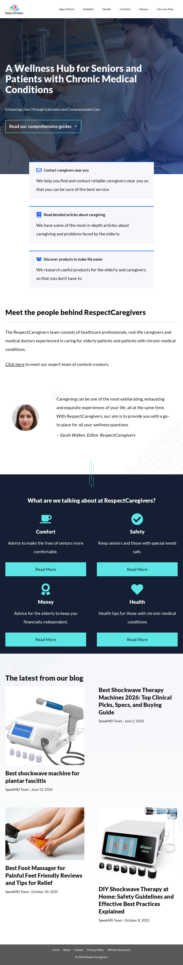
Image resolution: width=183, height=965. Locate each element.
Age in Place (67, 9)
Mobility (88, 9)
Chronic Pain (165, 9)
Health (106, 9)
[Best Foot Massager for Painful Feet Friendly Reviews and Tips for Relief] (44, 855)
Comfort (125, 9)
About (66, 949)
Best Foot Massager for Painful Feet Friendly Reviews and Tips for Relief (43, 875)
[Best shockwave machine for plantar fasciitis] (44, 760)
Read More (45, 569)
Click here (14, 364)
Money (143, 9)
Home (56, 949)
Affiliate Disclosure (118, 949)
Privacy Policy (95, 949)
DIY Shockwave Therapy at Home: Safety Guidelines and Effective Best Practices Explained (136, 900)
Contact (78, 949)
